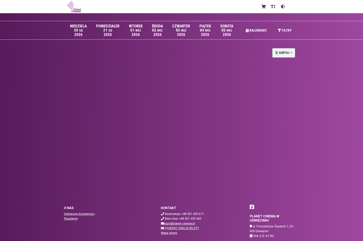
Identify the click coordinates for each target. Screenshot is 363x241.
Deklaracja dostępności (79, 214)
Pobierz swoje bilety (182, 228)
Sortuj (284, 53)
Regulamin (71, 218)
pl (292, 6)
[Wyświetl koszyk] (263, 6)
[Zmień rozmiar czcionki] (273, 6)
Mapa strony (169, 233)
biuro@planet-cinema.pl (179, 223)
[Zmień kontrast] (283, 6)
